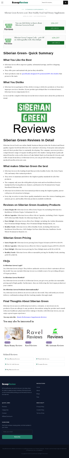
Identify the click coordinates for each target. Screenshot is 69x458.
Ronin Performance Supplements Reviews (32, 317)
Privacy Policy (40, 406)
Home (38, 387)
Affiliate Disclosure (7, 416)
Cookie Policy (40, 410)
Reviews (4, 406)
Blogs (38, 394)
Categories (5, 410)
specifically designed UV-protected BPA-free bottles (40, 74)
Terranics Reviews (42, 364)
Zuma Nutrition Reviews (13, 359)
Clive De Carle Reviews (13, 364)
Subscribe (17, 437)
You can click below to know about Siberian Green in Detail (28, 24)
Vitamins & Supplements (34, 9)
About (38, 390)
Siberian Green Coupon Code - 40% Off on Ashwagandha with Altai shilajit (29, 39)
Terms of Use (40, 413)
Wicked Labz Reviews (43, 359)
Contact (4, 413)
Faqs (38, 397)
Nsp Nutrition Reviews (13, 369)
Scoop (20, 2)
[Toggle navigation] (2, 2)
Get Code (54, 28)
